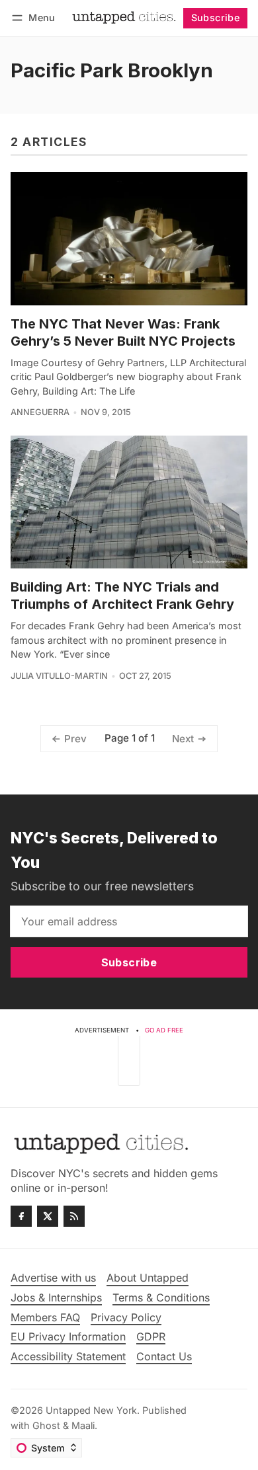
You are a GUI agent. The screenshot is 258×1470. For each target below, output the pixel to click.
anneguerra (40, 412)
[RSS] (74, 1216)
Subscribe (215, 17)
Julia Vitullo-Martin (59, 676)
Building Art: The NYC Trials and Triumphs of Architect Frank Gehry (122, 595)
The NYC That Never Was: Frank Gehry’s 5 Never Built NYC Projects (123, 332)
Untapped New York (91, 1410)
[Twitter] (47, 1216)
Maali (83, 1425)
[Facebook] (21, 1216)
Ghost (46, 1425)
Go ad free (164, 1030)
